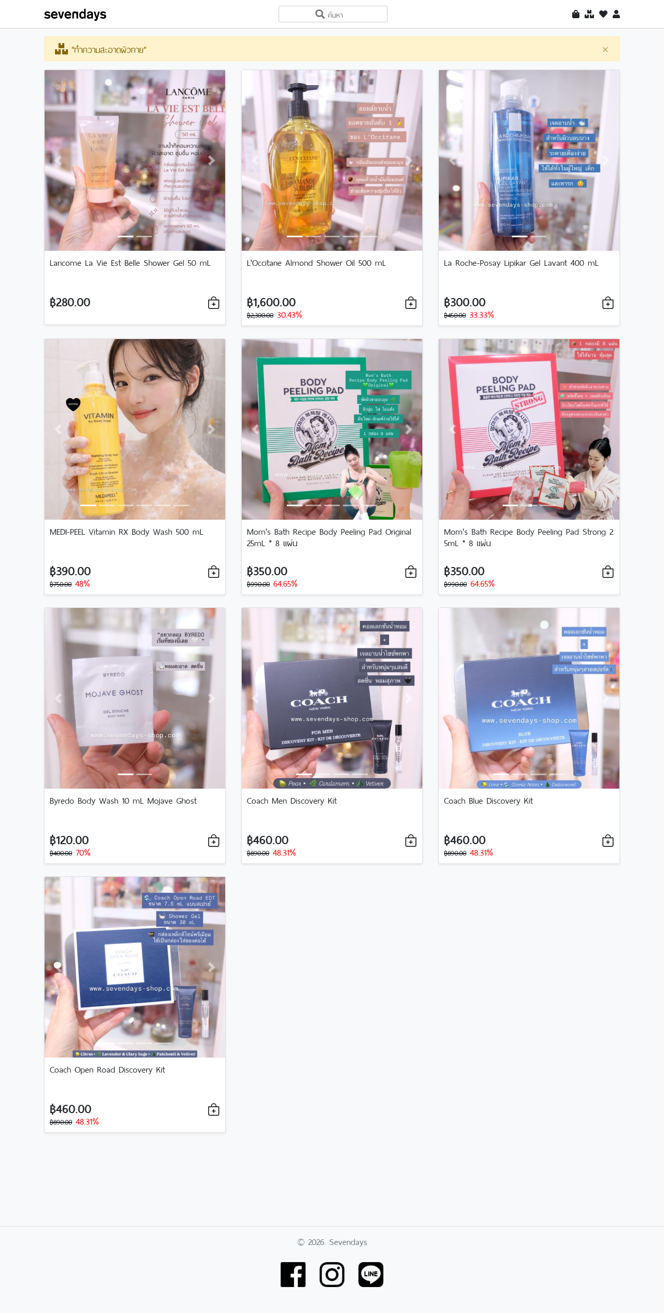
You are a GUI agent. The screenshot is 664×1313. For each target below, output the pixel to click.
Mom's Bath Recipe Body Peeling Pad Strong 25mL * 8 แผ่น (528, 536)
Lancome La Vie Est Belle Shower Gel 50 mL (130, 261)
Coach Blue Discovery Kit (488, 799)
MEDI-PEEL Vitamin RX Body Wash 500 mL (126, 530)
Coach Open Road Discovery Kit (107, 1068)
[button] (58, 160)
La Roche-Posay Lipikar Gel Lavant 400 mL (521, 261)
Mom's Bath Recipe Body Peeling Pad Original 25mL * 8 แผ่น (329, 536)
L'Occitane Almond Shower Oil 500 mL (316, 261)
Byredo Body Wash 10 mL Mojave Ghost (123, 799)
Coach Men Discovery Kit (292, 799)
